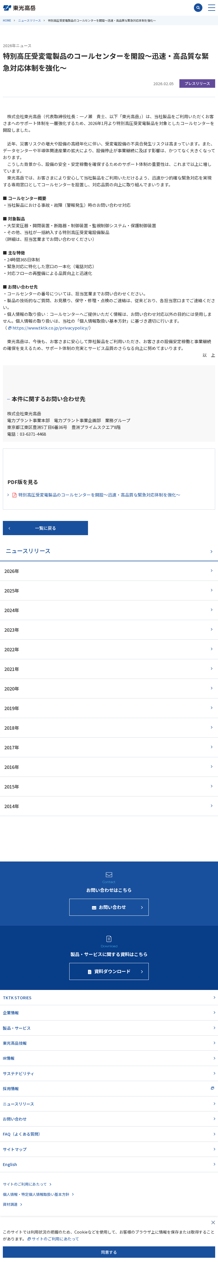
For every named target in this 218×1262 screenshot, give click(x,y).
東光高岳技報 (15, 1043)
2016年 (11, 767)
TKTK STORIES (17, 997)
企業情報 (11, 1012)
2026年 (11, 571)
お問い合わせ (15, 1119)
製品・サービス (17, 1028)
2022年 (11, 649)
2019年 (11, 708)
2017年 (11, 747)
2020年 (11, 688)
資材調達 (10, 1204)
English (10, 1164)
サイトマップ (15, 1149)
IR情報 (8, 1058)
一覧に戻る (45, 528)
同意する (109, 1252)
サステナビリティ (18, 1073)
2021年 (11, 669)
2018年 (11, 727)
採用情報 (11, 1088)
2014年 (11, 806)
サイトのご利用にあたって (25, 1184)
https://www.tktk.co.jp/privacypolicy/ (50, 328)
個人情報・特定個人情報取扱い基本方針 (36, 1194)
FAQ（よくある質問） (22, 1134)
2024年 (11, 610)
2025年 (11, 590)
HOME (7, 20)
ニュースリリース (29, 20)
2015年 (11, 786)
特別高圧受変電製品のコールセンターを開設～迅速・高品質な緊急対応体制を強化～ (99, 495)
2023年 (11, 629)
